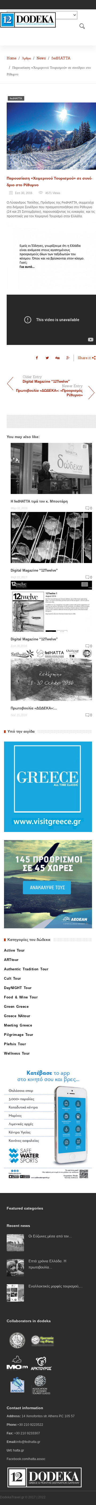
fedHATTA (61, 58)
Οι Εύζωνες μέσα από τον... (50, 1236)
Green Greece (16, 1007)
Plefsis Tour (15, 1044)
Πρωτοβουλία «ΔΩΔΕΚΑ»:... (34, 708)
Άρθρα (26, 58)
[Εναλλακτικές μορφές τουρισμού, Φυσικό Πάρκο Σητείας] (15, 1293)
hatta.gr (18, 1450)
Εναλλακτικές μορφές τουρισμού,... (56, 1286)
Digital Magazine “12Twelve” (34, 570)
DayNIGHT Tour (18, 988)
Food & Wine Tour (21, 997)
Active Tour (14, 950)
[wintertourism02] (51, 256)
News (41, 58)
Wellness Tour (17, 1053)
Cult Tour (12, 978)
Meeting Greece (18, 1025)
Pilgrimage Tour (18, 1035)
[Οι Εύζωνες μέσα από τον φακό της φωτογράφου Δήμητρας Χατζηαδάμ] (15, 1243)
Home (11, 58)
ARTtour (11, 960)
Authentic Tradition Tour (26, 969)
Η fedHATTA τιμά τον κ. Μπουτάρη (39, 501)
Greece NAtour (17, 1016)
